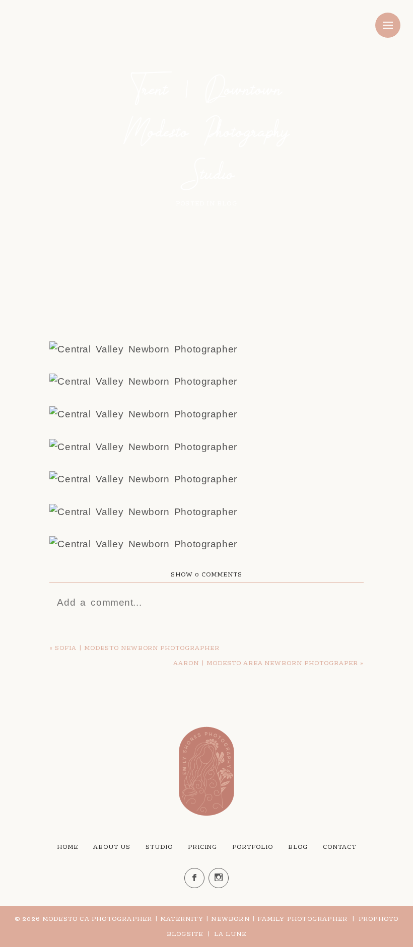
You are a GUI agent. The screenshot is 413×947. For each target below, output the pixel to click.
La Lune (230, 934)
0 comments (206, 575)
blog (227, 204)
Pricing (203, 847)
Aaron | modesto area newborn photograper (265, 664)
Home (67, 847)
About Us (111, 847)
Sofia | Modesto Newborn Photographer (137, 648)
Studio (159, 847)
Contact (339, 847)
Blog (298, 847)
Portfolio (252, 847)
